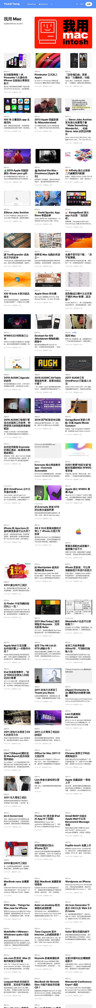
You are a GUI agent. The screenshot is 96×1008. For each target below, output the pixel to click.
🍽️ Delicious (43, 4)
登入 (82, 4)
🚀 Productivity (30, 4)
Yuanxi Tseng (12, 4)
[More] (51, 4)
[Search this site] (77, 4)
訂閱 (88, 4)
